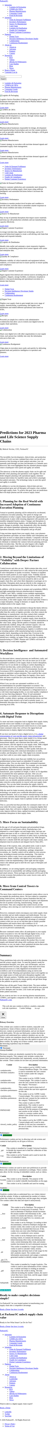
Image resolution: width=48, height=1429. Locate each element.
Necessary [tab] (4, 1046)
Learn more (4, 108)
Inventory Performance (17, 22)
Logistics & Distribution (18, 28)
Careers (12, 53)
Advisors (12, 49)
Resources (8, 55)
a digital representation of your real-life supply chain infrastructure (21, 735)
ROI (11, 58)
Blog (11, 66)
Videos (11, 60)
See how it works (17, 1309)
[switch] (1, 1135)
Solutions (8, 18)
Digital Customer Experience (20, 32)
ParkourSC (4, 1)
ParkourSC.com (6, 1000)
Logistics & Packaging (17, 7)
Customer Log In (11, 72)
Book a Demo (10, 70)
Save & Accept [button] (5, 1290)
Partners (12, 51)
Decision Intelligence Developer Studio (23, 39)
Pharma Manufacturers (17, 11)
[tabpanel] (24, 1091)
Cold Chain (13, 26)
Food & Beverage (15, 15)
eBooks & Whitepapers (17, 62)
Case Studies (14, 64)
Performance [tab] (4, 1133)
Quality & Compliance (17, 30)
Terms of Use (10, 1426)
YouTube (8, 1416)
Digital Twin (14, 37)
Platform (8, 34)
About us (8, 45)
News (11, 68)
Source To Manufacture (18, 24)
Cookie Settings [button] (25, 1008)
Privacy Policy (10, 1424)
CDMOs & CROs (16, 9)
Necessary (6, 1048)
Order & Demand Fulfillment (20, 20)
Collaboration (14, 41)
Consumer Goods (15, 13)
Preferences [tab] (4, 1161)
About (7, 1375)
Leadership (13, 1379)
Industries (8, 5)
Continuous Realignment (18, 43)
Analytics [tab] (3, 1188)
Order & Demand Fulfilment (15, 166)
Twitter (7, 1414)
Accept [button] (37, 1008)
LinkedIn (8, 1412)
